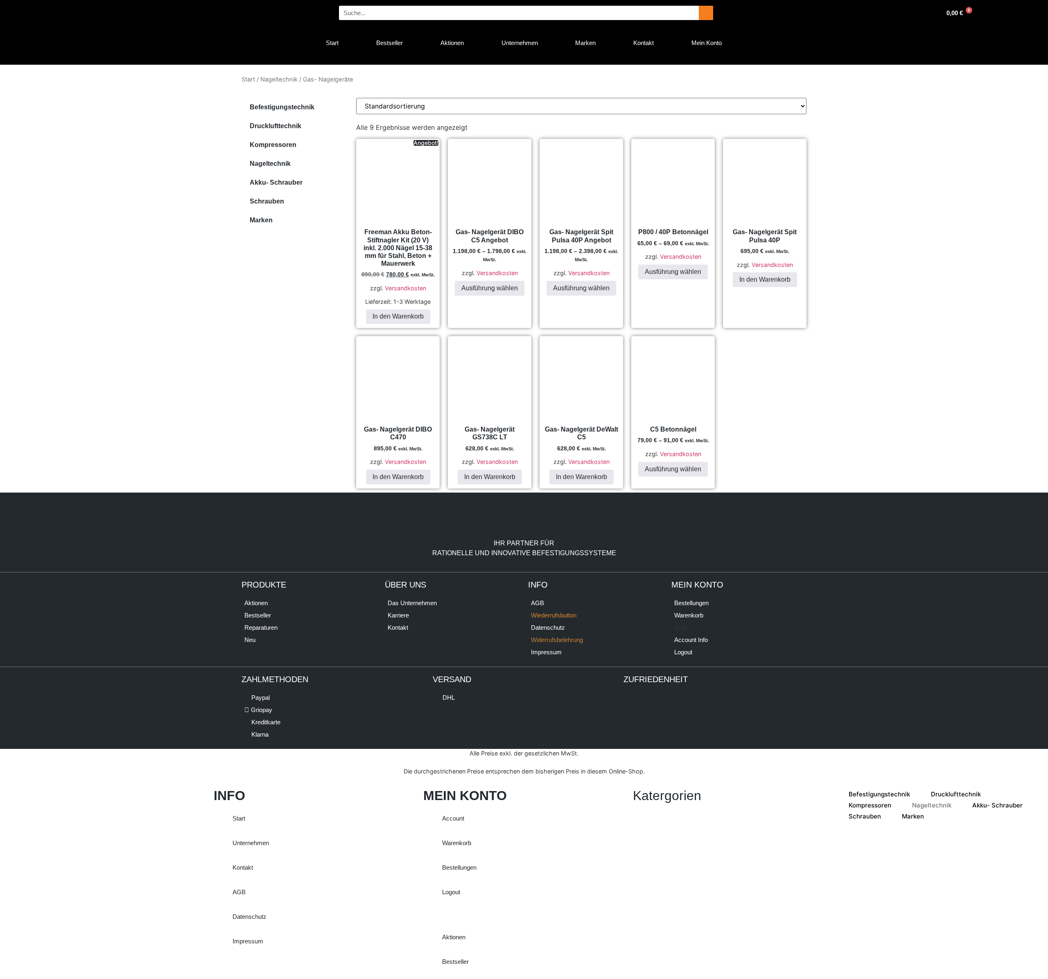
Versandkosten (405, 288)
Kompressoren (273, 144)
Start (248, 79)
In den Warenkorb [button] (398, 316)
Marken (261, 220)
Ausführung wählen (489, 288)
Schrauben (267, 201)
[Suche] (706, 13)
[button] (680, 628)
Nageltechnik (279, 79)
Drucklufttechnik (275, 125)
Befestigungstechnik (282, 107)
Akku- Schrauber (276, 182)
